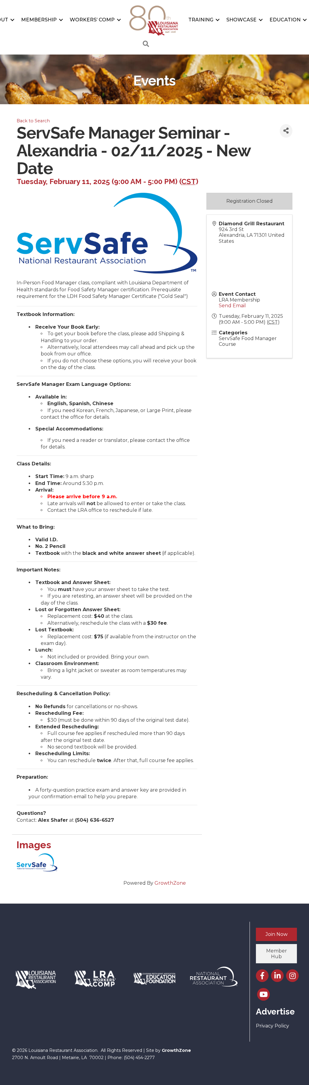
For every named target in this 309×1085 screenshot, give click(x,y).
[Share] (286, 131)
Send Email (232, 305)
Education (285, 20)
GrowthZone (170, 883)
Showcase (241, 20)
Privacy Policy (272, 1026)
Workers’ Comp (92, 20)
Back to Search (33, 121)
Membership (39, 20)
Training (200, 20)
